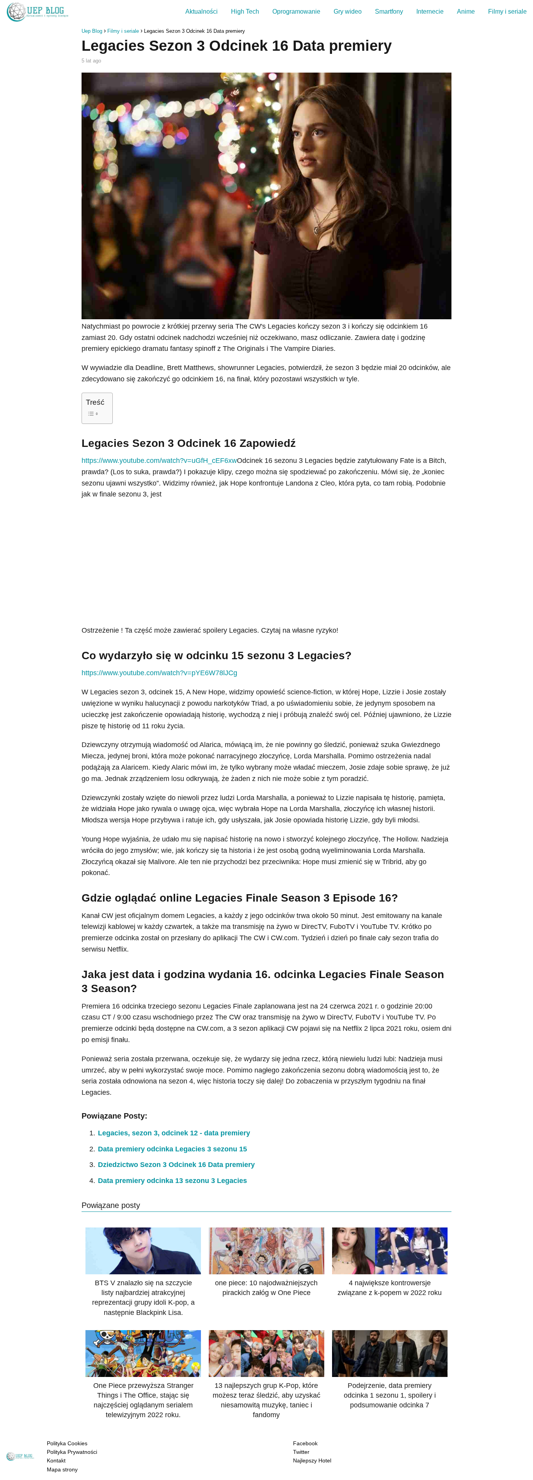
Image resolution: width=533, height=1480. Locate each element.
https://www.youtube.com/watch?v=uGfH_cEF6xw (159, 460)
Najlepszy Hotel (312, 1460)
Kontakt (56, 1460)
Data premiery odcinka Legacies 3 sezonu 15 (172, 1149)
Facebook (305, 1443)
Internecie (430, 11)
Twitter (301, 1452)
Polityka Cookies (67, 1443)
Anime (466, 11)
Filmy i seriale (507, 11)
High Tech (245, 11)
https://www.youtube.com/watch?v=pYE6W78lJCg (159, 673)
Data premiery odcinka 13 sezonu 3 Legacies (172, 1181)
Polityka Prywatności (72, 1452)
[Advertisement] (266, 562)
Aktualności (201, 11)
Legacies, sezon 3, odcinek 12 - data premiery (174, 1133)
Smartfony (389, 11)
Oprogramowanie (296, 11)
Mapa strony (62, 1469)
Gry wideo (348, 11)
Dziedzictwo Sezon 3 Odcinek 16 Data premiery (176, 1165)
